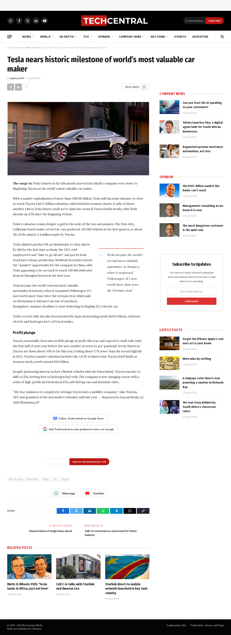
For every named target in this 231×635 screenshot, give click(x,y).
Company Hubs (130, 36)
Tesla (46, 479)
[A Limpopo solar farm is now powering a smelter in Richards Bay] (169, 382)
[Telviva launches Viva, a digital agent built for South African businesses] (169, 127)
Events (180, 36)
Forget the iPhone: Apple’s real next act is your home (203, 341)
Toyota (65, 479)
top (55, 479)
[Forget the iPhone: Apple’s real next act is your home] (169, 343)
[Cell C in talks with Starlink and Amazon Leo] (78, 566)
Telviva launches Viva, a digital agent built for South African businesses (203, 127)
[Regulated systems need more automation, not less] (169, 151)
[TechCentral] (115, 21)
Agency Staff (17, 78)
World (45, 36)
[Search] (222, 37)
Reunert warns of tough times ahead (50, 531)
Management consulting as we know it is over (203, 208)
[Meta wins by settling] (169, 363)
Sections (158, 36)
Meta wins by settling (197, 359)
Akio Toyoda (16, 479)
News (26, 36)
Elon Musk (32, 479)
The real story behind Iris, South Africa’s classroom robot (199, 407)
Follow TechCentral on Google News (81, 418)
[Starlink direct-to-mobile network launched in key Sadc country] (127, 566)
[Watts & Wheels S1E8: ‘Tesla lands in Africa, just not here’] (29, 566)
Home (10, 47)
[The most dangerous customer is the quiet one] (169, 230)
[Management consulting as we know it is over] (169, 210)
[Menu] (9, 37)
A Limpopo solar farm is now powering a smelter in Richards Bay (203, 382)
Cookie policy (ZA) (176, 625)
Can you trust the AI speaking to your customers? (202, 105)
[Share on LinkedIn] (18, 87)
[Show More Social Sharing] (26, 87)
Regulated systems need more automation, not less (203, 149)
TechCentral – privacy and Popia (207, 625)
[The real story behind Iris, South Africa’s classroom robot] (169, 407)
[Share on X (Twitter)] (10, 87)
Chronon (36, 628)
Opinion (104, 36)
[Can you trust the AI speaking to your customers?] (169, 107)
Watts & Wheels (33, 47)
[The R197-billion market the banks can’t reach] (169, 190)
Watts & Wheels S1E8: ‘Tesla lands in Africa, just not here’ (28, 586)
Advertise (200, 36)
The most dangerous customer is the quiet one (203, 228)
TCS (86, 36)
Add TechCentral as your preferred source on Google (81, 429)
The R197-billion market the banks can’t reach (201, 188)
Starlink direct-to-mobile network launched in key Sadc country (126, 588)
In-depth (67, 36)
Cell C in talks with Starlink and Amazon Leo (75, 586)
